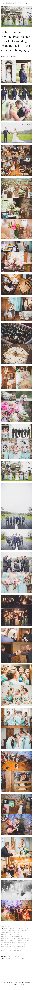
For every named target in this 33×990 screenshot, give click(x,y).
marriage (6, 942)
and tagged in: (5, 928)
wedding (3, 948)
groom (3, 932)
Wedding (9, 926)
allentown (12, 928)
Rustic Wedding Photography (17, 946)
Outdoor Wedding (15, 942)
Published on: (5, 956)
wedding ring (10, 948)
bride (16, 930)
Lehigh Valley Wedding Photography (19, 940)
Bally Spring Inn (19, 928)
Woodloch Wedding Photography (19, 950)
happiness (8, 932)
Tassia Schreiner (10, 958)
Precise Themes (27, 984)
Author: (3, 958)
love (2, 942)
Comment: (20, 958)
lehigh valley (13, 938)
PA (21, 942)
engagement (25, 930)
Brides (20, 930)
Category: (4, 926)
